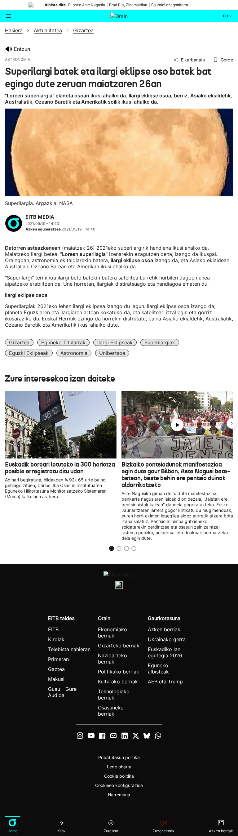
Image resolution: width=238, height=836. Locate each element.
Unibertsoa (112, 353)
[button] (232, 423)
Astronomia (73, 353)
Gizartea (19, 342)
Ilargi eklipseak (115, 342)
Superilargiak (159, 342)
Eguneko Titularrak (63, 342)
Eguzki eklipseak (29, 353)
